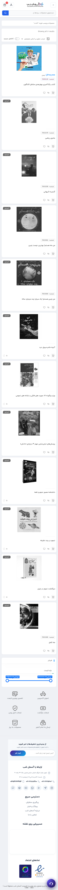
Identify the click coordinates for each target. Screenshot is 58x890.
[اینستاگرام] (51, 787)
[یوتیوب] (25, 787)
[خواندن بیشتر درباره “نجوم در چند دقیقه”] (53, 549)
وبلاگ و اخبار (32, 806)
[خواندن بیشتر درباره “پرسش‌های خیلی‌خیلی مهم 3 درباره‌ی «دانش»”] (53, 452)
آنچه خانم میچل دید (47, 347)
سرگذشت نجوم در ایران (46, 589)
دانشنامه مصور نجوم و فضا (44, 492)
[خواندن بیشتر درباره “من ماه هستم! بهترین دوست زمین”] (53, 254)
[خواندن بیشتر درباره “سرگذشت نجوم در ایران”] (53, 597)
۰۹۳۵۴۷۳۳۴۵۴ (15, 781)
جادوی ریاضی (50, 138)
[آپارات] (38, 787)
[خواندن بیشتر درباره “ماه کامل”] (53, 651)
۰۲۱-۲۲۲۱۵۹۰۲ (47, 781)
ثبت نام (18, 753)
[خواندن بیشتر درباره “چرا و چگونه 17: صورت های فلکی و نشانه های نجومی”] (53, 404)
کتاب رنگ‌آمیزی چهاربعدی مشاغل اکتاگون (39, 84)
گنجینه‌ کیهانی (49, 192)
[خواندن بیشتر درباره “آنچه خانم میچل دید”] (53, 356)
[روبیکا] (19, 787)
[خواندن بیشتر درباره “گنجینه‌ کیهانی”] (53, 200)
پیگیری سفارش (32, 802)
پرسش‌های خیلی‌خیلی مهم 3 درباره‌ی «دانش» (37, 444)
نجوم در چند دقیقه (47, 540)
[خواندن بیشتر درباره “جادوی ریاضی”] (53, 146)
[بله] (13, 787)
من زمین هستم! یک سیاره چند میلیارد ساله (38, 299)
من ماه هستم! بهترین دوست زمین (41, 245)
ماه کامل (52, 642)
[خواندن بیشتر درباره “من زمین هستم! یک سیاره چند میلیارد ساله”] (53, 307)
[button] (53, 93)
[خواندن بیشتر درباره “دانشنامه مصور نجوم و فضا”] (53, 500)
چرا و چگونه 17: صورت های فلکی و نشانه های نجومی (35, 395)
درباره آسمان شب (32, 810)
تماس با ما (32, 815)
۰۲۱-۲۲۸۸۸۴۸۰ (31, 781)
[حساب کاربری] (11, 5)
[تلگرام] (45, 787)
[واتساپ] (32, 787)
